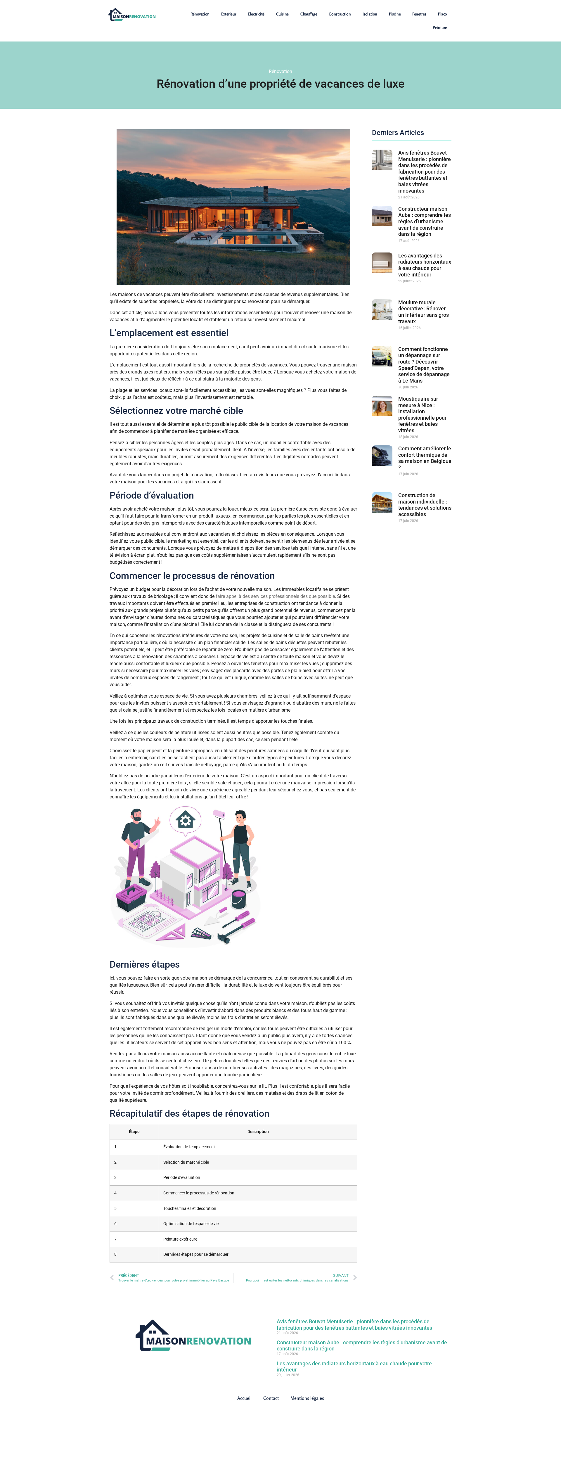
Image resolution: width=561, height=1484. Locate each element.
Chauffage (308, 13)
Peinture (440, 27)
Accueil (244, 1398)
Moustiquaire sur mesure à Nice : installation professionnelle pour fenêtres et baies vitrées (422, 414)
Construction (340, 13)
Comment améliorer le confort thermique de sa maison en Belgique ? (424, 458)
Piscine (395, 13)
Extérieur (228, 13)
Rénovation (200, 13)
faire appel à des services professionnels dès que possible (274, 596)
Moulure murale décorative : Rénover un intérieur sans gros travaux (423, 311)
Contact (271, 1398)
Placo (442, 13)
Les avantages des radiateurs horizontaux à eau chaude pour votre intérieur (424, 265)
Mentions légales (307, 1398)
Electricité (256, 13)
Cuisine (282, 13)
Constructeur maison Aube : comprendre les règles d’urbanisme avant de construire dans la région (424, 221)
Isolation (370, 13)
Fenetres (419, 13)
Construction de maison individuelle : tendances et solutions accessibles (424, 504)
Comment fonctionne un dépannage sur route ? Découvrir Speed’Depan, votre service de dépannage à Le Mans (424, 365)
